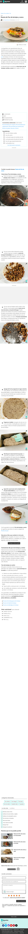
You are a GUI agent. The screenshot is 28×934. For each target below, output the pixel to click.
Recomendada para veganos (9, 125)
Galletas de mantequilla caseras (9, 816)
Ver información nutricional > (14, 145)
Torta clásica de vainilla (8, 823)
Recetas (2, 13)
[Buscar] (26, 2)
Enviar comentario (21, 901)
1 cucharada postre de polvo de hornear (14, 139)
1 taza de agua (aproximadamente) (13, 141)
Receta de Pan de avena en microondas (19, 834)
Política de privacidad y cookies (7, 931)
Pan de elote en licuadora (8, 818)
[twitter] (6, 925)
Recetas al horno (14, 128)
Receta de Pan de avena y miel (20, 850)
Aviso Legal (22, 929)
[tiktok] (16, 925)
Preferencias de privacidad (18, 931)
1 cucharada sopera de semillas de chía (14, 137)
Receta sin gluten (6, 128)
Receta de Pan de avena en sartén (19, 842)
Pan (10, 13)
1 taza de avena (8, 135)
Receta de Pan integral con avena (19, 858)
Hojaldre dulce (15, 804)
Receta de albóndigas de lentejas (10, 605)
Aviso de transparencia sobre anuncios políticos (10, 932)
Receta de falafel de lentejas (9, 603)
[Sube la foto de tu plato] (18, 869)
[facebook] (3, 925)
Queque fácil (5, 825)
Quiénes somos (16, 929)
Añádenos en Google (22, 44)
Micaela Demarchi (7, 20)
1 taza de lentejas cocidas (11, 133)
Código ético (22, 932)
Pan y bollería (6, 13)
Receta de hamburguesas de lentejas (11, 601)
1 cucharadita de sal (9, 143)
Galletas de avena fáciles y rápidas (10, 814)
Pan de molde (7, 804)
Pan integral (14, 801)
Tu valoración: (6, 897)
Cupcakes (22, 804)
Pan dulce (20, 801)
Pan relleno (7, 801)
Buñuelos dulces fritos (7, 812)
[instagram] (8, 925)
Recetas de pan (4, 531)
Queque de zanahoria (7, 827)
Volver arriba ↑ (14, 917)
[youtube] (11, 925)
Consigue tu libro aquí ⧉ (14, 543)
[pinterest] (14, 925)
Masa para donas (6, 820)
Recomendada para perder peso (16, 126)
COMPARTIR (22, 2)
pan (2, 57)
